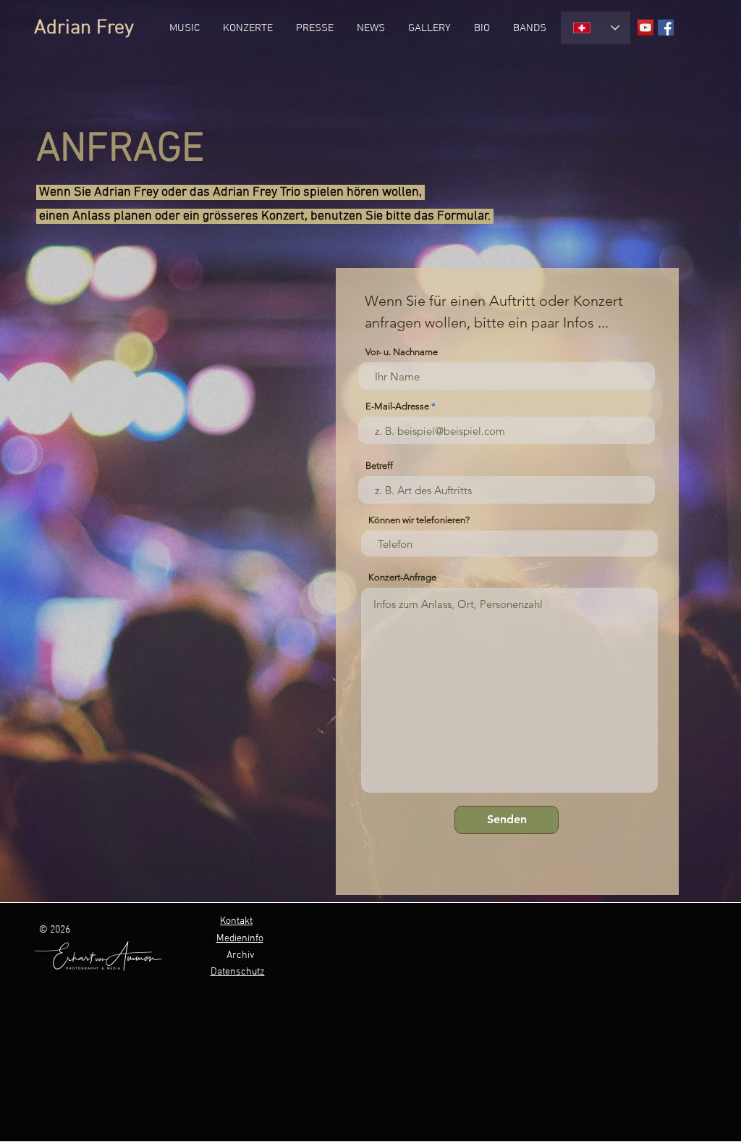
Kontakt (236, 921)
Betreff (379, 465)
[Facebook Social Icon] (666, 28)
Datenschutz (238, 972)
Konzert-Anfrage (402, 577)
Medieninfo (239, 939)
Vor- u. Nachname (401, 352)
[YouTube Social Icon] (645, 28)
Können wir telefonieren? (419, 520)
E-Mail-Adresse (397, 406)
